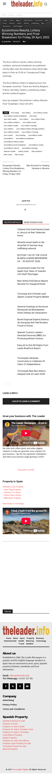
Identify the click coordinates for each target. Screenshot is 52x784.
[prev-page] (4, 384)
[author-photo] (26, 197)
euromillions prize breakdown (15, 145)
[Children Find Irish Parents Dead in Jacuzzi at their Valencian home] (9, 232)
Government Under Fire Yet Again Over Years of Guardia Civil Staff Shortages (31, 271)
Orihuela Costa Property (13, 486)
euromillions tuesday (30, 148)
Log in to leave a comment (26, 401)
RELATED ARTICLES (12, 222)
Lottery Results (28, 20)
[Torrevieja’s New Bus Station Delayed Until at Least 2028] (9, 374)
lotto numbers (37, 151)
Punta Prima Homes (12, 495)
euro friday (15, 113)
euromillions (8, 138)
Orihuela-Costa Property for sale (17, 743)
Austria (19, 15)
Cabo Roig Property (12, 489)
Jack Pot (7, 41)
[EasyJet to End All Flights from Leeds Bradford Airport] (9, 348)
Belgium (18, 20)
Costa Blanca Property (12, 735)
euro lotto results (10, 119)
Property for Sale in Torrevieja (16, 732)
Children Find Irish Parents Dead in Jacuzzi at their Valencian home (33, 232)
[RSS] (13, 686)
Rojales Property (10, 738)
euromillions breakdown (25, 138)
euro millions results (11, 132)
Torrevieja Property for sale (14, 746)
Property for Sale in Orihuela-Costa (18, 729)
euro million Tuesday (29, 126)
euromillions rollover (11, 148)
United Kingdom (18, 26)
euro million (23, 119)
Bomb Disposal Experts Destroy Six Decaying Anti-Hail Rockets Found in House (33, 322)
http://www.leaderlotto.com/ (26, 204)
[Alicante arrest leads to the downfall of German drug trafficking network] (9, 245)
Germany (12, 23)
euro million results (11, 126)
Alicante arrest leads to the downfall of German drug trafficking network (30, 245)
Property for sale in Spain (14, 726)
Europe (11, 15)
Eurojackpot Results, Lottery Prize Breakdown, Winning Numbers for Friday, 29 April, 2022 (14, 169)
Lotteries (26, 23)
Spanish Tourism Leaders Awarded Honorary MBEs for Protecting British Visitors (31, 335)
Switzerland (6, 26)
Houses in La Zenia (12, 492)
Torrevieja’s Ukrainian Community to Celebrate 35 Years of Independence (31, 361)
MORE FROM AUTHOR (33, 222)
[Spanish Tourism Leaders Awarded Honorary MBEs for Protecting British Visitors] (9, 335)
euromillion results (35, 135)
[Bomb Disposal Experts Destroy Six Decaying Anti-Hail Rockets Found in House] (9, 322)
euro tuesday (20, 135)
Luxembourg (35, 23)
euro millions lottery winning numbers (30, 129)
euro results (8, 135)
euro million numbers (12, 122)
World (47, 20)
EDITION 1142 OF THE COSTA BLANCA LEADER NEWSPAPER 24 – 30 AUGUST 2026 (32, 258)
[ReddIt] (38, 50)
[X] (20, 50)
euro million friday (38, 119)
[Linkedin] (32, 50)
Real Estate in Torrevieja (13, 503)
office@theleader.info (19, 675)
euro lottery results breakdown (15, 116)
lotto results (19, 154)
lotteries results (9, 151)
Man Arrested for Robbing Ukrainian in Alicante (38, 167)
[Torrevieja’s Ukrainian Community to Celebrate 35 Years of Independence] (9, 361)
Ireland (19, 23)
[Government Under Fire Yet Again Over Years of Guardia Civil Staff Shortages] (9, 271)
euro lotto (33, 116)
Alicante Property (10, 749)
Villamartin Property (12, 498)
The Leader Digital (20, 769)
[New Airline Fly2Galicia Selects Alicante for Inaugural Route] (9, 284)
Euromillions (39, 20)
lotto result (8, 154)
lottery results (23, 151)
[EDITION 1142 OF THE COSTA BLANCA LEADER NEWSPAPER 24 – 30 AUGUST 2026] (9, 258)
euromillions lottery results (14, 142)
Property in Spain (10, 723)
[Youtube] (27, 686)
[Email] (44, 50)
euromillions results (36, 145)
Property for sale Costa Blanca (16, 740)
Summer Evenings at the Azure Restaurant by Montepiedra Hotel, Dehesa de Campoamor (32, 309)
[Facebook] (13, 50)
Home (3, 15)
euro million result (29, 122)
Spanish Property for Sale (14, 721)
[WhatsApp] (26, 50)
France (5, 23)
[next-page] (8, 384)
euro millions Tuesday (30, 132)
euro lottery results (40, 113)
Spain (43, 23)
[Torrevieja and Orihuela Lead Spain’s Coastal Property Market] (9, 296)
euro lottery (26, 113)
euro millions (8, 129)
